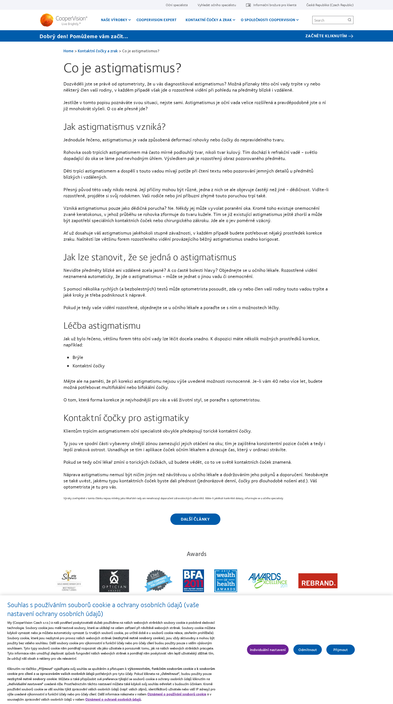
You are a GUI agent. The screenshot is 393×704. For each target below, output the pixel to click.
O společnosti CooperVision (268, 20)
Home (68, 51)
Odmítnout (307, 649)
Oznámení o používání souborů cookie (176, 694)
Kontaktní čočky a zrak (209, 20)
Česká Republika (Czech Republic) (329, 5)
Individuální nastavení (268, 649)
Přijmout (340, 649)
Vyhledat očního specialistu (217, 5)
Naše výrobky (114, 20)
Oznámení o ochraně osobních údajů (113, 699)
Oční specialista (177, 5)
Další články (195, 519)
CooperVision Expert (156, 20)
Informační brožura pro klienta (274, 5)
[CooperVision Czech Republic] (65, 20)
